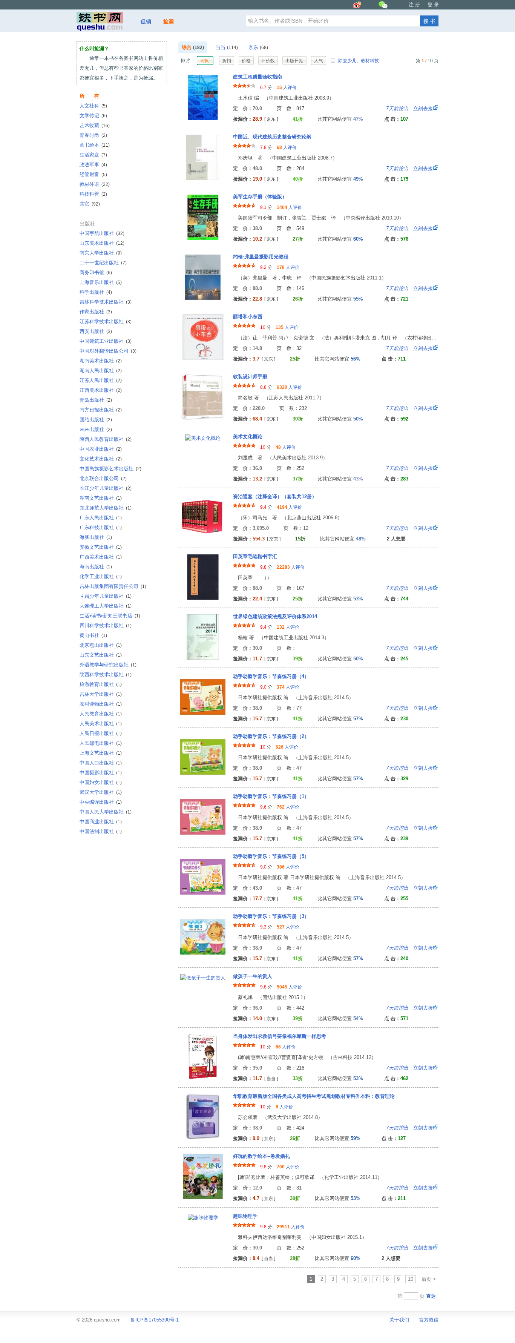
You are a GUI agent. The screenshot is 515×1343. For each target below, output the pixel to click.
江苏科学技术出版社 (106, 321)
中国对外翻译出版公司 (108, 351)
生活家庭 (93, 155)
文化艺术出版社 (101, 459)
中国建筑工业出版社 (106, 341)
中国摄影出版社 (101, 772)
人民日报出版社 (101, 733)
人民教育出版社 (101, 714)
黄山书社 (93, 635)
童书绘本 (95, 145)
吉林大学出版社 (101, 694)
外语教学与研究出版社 (108, 665)
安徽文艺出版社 (101, 547)
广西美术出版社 (101, 557)
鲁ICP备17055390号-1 (154, 1320)
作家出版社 (96, 312)
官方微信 (428, 1320)
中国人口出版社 (101, 763)
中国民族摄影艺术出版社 (110, 468)
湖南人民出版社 (101, 370)
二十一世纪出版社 (103, 263)
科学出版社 (96, 292)
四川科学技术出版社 (106, 625)
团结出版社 (96, 419)
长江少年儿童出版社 (106, 488)
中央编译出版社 (101, 802)
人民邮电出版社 (101, 743)
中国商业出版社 (101, 821)
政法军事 (93, 164)
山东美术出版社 (102, 243)
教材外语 (95, 184)
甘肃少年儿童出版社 (106, 596)
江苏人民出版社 (101, 380)
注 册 (414, 5)
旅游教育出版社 (101, 684)
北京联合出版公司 (103, 478)
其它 (90, 204)
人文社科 (93, 106)
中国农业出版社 (101, 449)
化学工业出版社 (101, 576)
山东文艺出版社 (101, 655)
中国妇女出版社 (101, 782)
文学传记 (93, 115)
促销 (146, 21)
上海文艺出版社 (101, 753)
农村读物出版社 (101, 704)
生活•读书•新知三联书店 (110, 616)
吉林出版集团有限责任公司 (113, 586)
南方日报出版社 (101, 410)
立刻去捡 (409, 108)
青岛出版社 (96, 400)
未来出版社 (96, 429)
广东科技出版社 (101, 527)
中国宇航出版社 (102, 233)
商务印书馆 (96, 272)
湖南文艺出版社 (101, 498)
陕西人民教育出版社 (106, 439)
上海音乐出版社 (101, 282)
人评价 (287, 87)
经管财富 (93, 174)
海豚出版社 (96, 537)
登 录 (433, 5)
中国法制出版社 (101, 831)
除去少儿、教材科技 (358, 60)
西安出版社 (96, 331)
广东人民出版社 (101, 517)
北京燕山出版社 (101, 645)
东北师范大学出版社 (106, 508)
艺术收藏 (95, 125)
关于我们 (399, 1320)
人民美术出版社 (101, 723)
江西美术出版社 (101, 390)
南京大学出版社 (101, 253)
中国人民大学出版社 (106, 812)
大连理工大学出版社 (106, 606)
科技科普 (93, 194)
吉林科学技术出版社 (106, 302)
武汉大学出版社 (101, 792)
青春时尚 (93, 135)
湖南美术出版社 (101, 361)
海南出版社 (96, 566)
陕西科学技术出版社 (106, 674)
